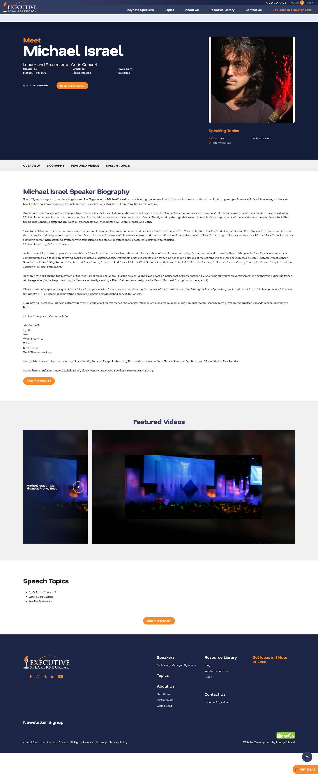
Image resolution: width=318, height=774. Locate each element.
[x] (45, 676)
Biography (56, 165)
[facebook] (31, 676)
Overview (31, 165)
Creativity (218, 138)
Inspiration (263, 138)
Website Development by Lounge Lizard (269, 742)
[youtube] (60, 676)
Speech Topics (118, 165)
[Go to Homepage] (20, 7)
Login (310, 2)
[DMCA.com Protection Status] (285, 735)
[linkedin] (52, 676)
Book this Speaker (72, 85)
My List (297, 2)
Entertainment (221, 143)
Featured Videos (85, 165)
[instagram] (37, 676)
